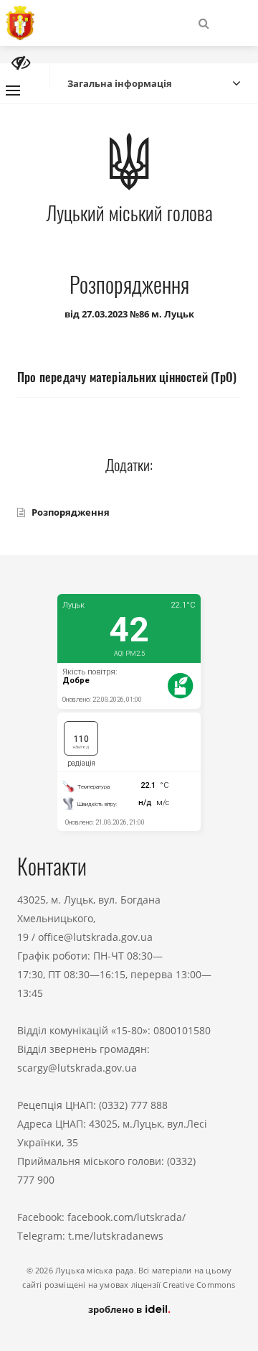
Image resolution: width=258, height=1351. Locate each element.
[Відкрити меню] (13, 90)
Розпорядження (71, 512)
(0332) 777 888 (133, 1105)
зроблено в (116, 1309)
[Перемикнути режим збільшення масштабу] (21, 63)
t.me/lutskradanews (115, 1236)
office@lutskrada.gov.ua (95, 937)
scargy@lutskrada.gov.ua (77, 1067)
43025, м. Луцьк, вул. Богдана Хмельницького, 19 (89, 918)
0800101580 (182, 1030)
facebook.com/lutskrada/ (126, 1217)
